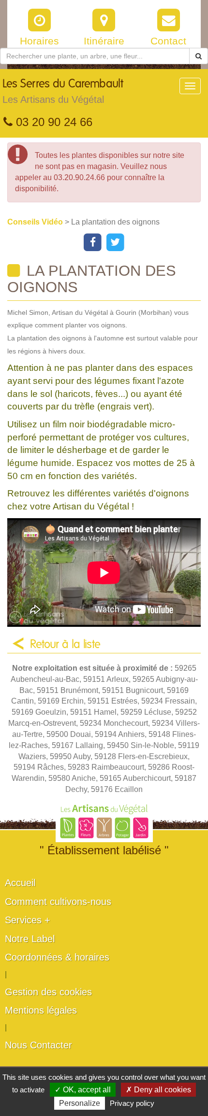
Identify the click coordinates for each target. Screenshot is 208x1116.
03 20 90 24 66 (52, 121)
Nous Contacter (38, 1045)
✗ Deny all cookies (158, 1090)
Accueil (20, 882)
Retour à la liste (65, 644)
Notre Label (30, 938)
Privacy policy (132, 1103)
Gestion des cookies (48, 992)
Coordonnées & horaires (57, 957)
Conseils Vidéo (36, 222)
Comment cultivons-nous (58, 901)
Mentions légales (41, 1010)
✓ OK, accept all (83, 1090)
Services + (27, 920)
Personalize (79, 1103)
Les (62, 91)
